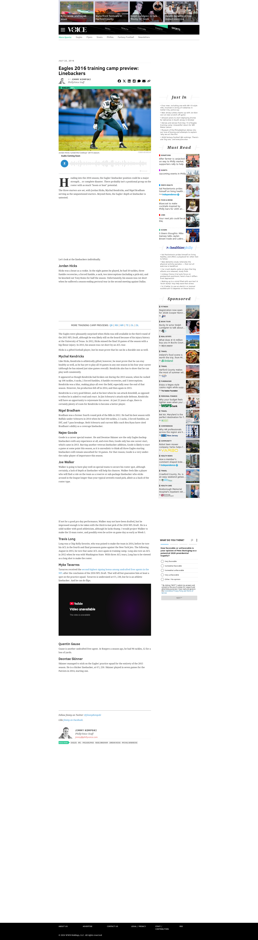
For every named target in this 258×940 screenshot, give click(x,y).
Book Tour (166, 321)
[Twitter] (124, 81)
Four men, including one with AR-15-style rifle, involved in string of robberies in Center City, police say (178, 107)
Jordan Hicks (114, 742)
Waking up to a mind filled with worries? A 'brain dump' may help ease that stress (179, 282)
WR (122, 325)
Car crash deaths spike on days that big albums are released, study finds (178, 270)
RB (116, 325)
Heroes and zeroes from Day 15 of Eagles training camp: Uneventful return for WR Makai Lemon (178, 124)
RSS (181, 926)
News (107, 29)
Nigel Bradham (101, 742)
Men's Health (167, 185)
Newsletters (144, 37)
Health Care (166, 485)
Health (124, 28)
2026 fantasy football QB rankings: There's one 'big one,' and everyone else (179, 138)
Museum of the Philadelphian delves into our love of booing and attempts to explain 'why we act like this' (178, 132)
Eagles (79, 37)
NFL (73, 87)
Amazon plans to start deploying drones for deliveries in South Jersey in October (178, 118)
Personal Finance (169, 396)
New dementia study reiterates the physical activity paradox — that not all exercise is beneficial (177, 263)
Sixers (100, 37)
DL (137, 325)
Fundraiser (166, 381)
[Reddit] (134, 81)
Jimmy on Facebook (73, 720)
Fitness (164, 306)
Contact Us (112, 926)
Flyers (89, 37)
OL (132, 325)
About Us (63, 926)
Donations (166, 155)
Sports (176, 28)
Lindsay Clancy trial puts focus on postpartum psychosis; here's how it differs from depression (178, 276)
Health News (167, 456)
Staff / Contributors (162, 927)
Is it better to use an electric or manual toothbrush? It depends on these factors (177, 287)
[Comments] (139, 81)
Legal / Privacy (138, 926)
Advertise (87, 926)
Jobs (163, 215)
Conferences (167, 426)
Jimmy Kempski (81, 79)
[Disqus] (105, 816)
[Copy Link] (149, 81)
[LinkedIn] (129, 81)
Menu (63, 30)
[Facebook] (119, 81)
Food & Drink (167, 200)
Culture (142, 28)
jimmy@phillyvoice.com (86, 737)
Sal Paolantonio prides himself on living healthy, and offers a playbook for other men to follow (179, 256)
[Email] (144, 81)
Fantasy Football (126, 37)
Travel (164, 351)
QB (111, 325)
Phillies (110, 37)
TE (127, 325)
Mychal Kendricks (129, 742)
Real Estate (166, 336)
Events (158, 28)
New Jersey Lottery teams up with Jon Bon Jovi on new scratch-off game (179, 113)
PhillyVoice (77, 29)
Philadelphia (88, 742)
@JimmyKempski (92, 715)
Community (166, 441)
